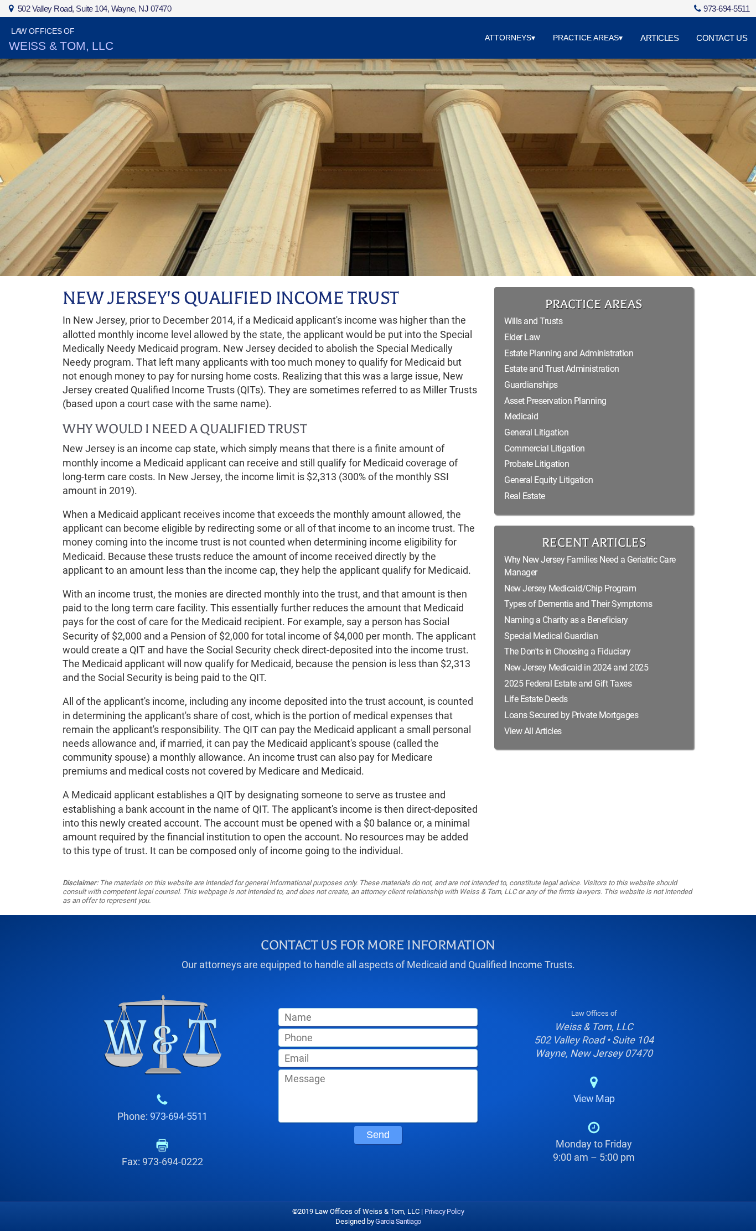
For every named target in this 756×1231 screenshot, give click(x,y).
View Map (594, 1098)
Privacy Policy (444, 1211)
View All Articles (533, 731)
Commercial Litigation (544, 448)
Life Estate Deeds (536, 699)
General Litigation (536, 432)
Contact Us (721, 38)
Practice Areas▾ (588, 37)
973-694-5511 (726, 8)
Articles (659, 38)
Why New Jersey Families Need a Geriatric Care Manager (590, 566)
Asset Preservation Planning (555, 401)
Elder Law (522, 337)
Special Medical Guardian (551, 636)
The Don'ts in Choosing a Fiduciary (567, 651)
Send (378, 1134)
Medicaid (521, 416)
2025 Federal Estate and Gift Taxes (567, 683)
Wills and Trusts (533, 321)
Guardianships (531, 385)
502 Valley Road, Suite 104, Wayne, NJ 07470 (95, 8)
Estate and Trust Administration (561, 368)
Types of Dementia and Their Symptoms (578, 604)
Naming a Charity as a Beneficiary (566, 620)
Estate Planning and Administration (568, 353)
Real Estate (524, 496)
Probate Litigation (536, 464)
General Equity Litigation (548, 480)
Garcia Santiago (397, 1221)
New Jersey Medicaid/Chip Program (570, 588)
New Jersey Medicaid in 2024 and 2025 (576, 667)
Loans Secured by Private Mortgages (571, 715)
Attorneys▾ (510, 37)
